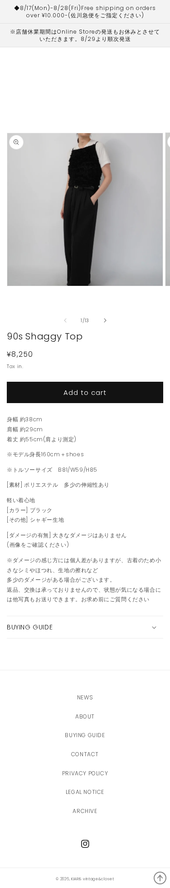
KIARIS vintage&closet (92, 879)
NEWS (85, 697)
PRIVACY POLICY (85, 773)
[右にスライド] (105, 320)
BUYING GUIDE (85, 735)
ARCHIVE (85, 811)
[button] (85, 627)
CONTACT (85, 754)
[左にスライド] (65, 320)
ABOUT (85, 716)
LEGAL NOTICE (85, 792)
